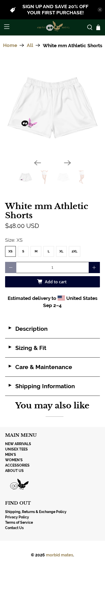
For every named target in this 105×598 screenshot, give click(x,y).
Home (10, 45)
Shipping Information (41, 386)
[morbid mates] (52, 27)
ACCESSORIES (17, 465)
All (30, 45)
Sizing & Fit (27, 348)
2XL (74, 251)
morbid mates (59, 555)
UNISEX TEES (16, 449)
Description (28, 328)
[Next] (67, 163)
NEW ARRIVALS (18, 444)
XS (10, 251)
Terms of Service (19, 522)
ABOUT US (14, 471)
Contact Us (14, 528)
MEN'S (10, 455)
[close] (99, 9)
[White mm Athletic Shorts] (52, 107)
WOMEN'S (14, 460)
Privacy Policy (17, 517)
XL (61, 251)
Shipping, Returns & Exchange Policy (36, 512)
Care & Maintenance (40, 367)
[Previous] (37, 163)
